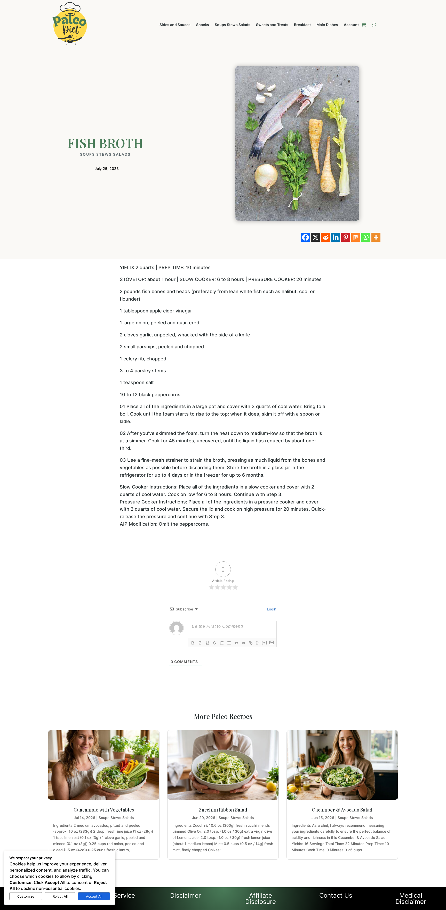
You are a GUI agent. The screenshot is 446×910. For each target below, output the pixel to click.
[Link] (250, 643)
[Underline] (207, 643)
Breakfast (302, 25)
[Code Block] (243, 643)
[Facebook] (305, 237)
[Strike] (214, 643)
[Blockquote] (236, 643)
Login (271, 609)
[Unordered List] (229, 643)
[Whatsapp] (365, 237)
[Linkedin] (335, 237)
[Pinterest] (345, 237)
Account (351, 25)
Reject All (60, 896)
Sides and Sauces (175, 25)
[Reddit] (325, 237)
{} (257, 642)
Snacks (202, 25)
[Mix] (355, 237)
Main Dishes (327, 25)
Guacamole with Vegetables (104, 810)
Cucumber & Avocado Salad (342, 810)
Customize (25, 896)
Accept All (94, 896)
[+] (264, 642)
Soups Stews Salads (232, 25)
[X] (315, 237)
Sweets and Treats (272, 25)
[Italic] (200, 643)
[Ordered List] (221, 643)
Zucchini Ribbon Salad (223, 810)
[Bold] (192, 643)
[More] (375, 237)
